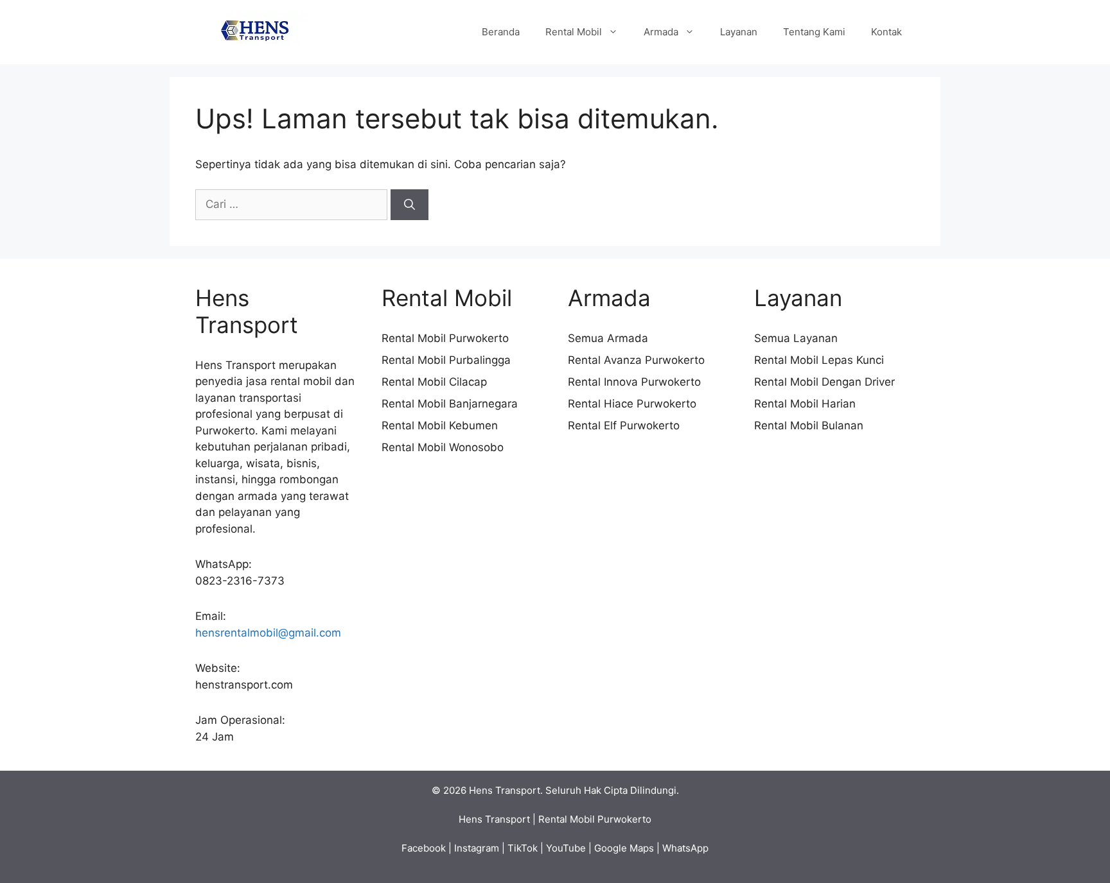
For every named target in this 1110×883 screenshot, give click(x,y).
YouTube (566, 848)
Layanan (738, 32)
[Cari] (409, 204)
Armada (661, 32)
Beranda (501, 32)
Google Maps (624, 848)
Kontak (886, 32)
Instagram (476, 848)
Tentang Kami (814, 32)
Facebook (423, 848)
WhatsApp (685, 848)
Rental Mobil (573, 32)
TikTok (522, 848)
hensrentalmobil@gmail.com (268, 632)
